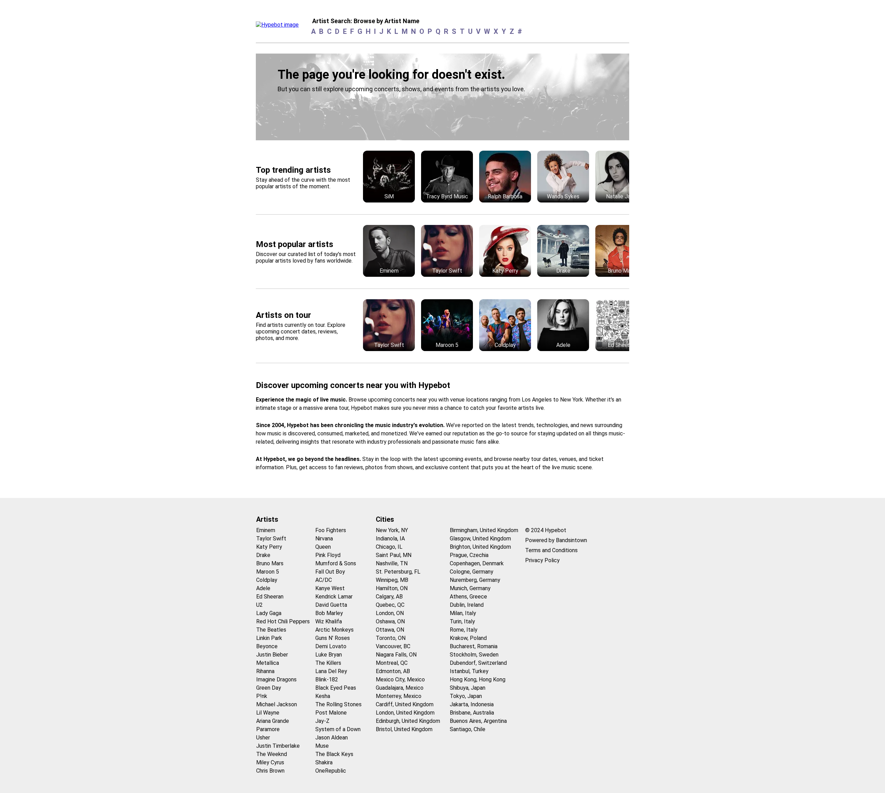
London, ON (390, 613)
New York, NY (392, 530)
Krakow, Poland (468, 638)
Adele (263, 588)
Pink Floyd (328, 555)
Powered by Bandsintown (556, 540)
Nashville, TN (392, 563)
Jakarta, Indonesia (472, 704)
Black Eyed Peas (335, 688)
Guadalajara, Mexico (399, 688)
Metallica (267, 663)
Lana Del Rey (331, 671)
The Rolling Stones (338, 704)
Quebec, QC (390, 605)
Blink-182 (326, 679)
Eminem (265, 530)
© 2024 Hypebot (545, 530)
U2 (259, 605)
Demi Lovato (330, 646)
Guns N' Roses (332, 638)
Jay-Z (322, 721)
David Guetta (331, 605)
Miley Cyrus (270, 762)
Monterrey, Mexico (398, 696)
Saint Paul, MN (393, 555)
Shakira (324, 762)
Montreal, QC (392, 663)
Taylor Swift (271, 538)
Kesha (322, 696)
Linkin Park (269, 638)
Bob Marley (329, 613)
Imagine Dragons (276, 679)
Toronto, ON (391, 638)
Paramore (268, 729)
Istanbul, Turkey (469, 671)
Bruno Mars (269, 563)
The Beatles (271, 629)
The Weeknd (271, 754)
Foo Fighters (330, 530)
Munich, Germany (470, 588)
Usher (263, 737)
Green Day (268, 688)
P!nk (261, 696)
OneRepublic (330, 770)
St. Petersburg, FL (398, 571)
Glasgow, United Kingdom (480, 538)
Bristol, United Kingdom (404, 729)
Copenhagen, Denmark (477, 563)
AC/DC (323, 580)
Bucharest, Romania (473, 646)
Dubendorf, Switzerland (478, 663)
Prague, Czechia (469, 555)
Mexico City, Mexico (400, 679)
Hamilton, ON (392, 588)
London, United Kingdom (405, 712)
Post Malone (331, 712)
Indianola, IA (390, 538)
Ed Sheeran (269, 596)
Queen (323, 547)
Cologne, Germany (471, 571)
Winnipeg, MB (392, 580)
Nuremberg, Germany (475, 580)
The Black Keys (334, 754)
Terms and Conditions (551, 550)
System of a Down (338, 729)
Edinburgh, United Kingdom (408, 721)
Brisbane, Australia (472, 712)
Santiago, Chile (467, 729)
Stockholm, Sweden (474, 654)
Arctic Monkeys (334, 629)
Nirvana (324, 538)
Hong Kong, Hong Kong (477, 679)
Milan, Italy (463, 613)
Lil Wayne (267, 712)
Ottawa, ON (390, 629)
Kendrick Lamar (334, 596)
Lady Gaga (268, 613)
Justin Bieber (272, 654)
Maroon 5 (267, 571)
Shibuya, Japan (467, 688)
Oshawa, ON (390, 621)
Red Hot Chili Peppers (283, 621)
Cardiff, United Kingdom (405, 704)
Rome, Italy (463, 629)
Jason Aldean (331, 737)
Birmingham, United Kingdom (484, 530)
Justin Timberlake (278, 746)
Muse (322, 746)
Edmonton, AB (393, 671)
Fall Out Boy (330, 571)
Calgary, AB (389, 596)
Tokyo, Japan (466, 696)
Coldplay (266, 580)
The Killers (328, 663)
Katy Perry (269, 547)
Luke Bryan (328, 654)
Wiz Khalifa (328, 621)
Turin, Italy (462, 621)
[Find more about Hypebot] (279, 26)
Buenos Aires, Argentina (478, 721)
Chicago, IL (389, 547)
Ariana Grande (272, 721)
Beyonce (267, 646)
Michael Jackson (276, 704)
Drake (263, 555)
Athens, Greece (468, 596)
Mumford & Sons (335, 563)
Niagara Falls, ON (396, 654)
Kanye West (330, 588)
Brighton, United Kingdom (480, 547)
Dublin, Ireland (467, 605)
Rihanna (265, 671)
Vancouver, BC (393, 646)
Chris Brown (270, 770)
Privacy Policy (542, 560)
